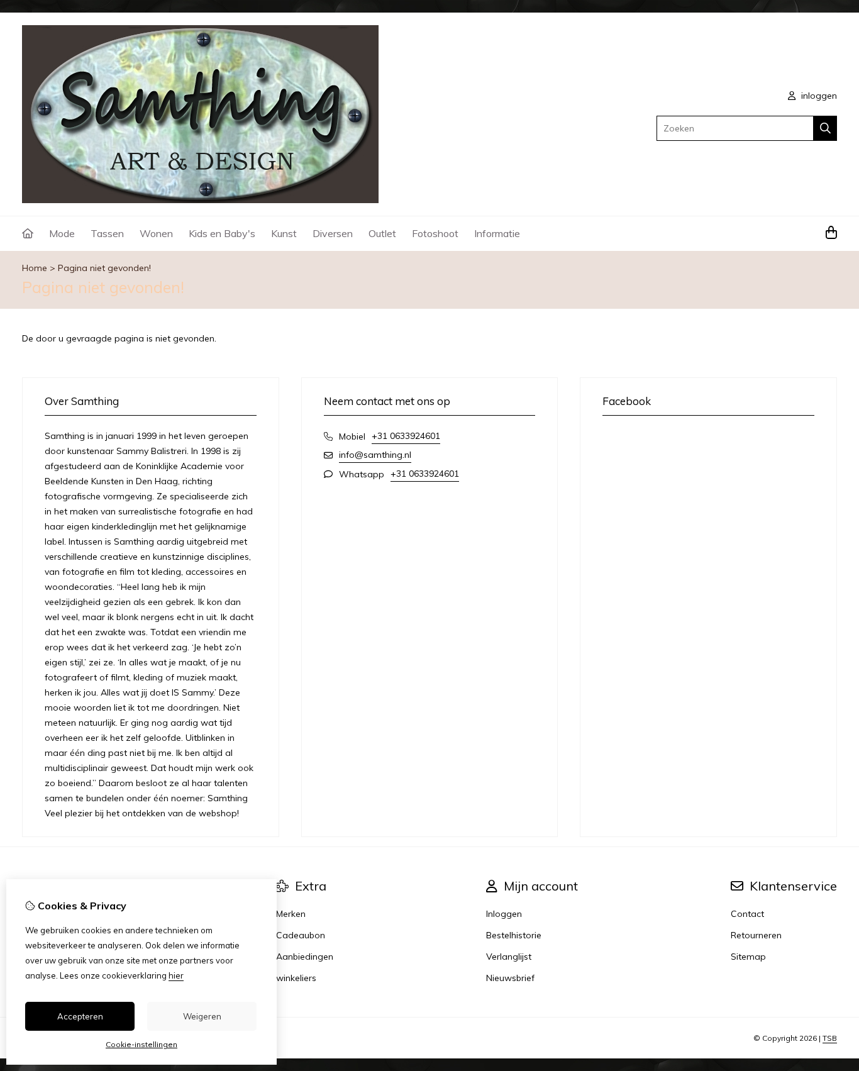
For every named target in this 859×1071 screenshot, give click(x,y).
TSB (830, 1038)
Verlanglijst (508, 956)
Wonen (156, 233)
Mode (62, 233)
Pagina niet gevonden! (104, 268)
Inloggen (504, 913)
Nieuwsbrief (510, 978)
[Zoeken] (825, 128)
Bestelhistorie (513, 935)
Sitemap (748, 956)
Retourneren (756, 935)
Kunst (284, 233)
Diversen (333, 233)
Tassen (107, 233)
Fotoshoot (435, 233)
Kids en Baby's (222, 233)
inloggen (818, 95)
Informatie (497, 233)
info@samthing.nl (375, 454)
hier (176, 975)
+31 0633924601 (406, 435)
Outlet (382, 233)
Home (34, 268)
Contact (747, 913)
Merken (291, 913)
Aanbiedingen (304, 956)
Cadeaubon (300, 935)
